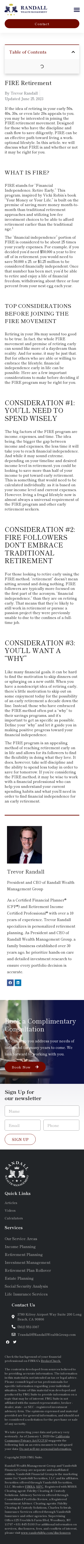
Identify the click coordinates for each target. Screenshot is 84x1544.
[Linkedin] (18, 982)
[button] (77, 9)
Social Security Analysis (26, 1286)
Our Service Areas (21, 1238)
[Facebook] (10, 982)
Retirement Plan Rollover (28, 1270)
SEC (31, 1407)
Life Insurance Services (26, 1294)
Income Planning (20, 1246)
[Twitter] (15, 1342)
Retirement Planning (24, 1254)
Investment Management (27, 1262)
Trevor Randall (25, 871)
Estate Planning (19, 1278)
